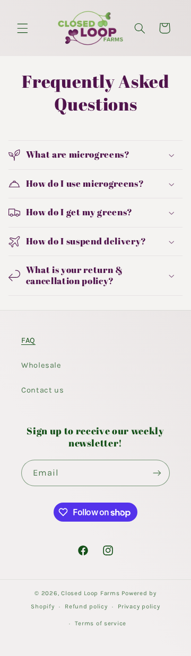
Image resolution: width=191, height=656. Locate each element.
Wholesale (41, 365)
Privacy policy (139, 606)
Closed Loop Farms (90, 593)
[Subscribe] (157, 473)
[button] (22, 28)
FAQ (28, 340)
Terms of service (100, 623)
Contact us (42, 390)
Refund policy (86, 606)
